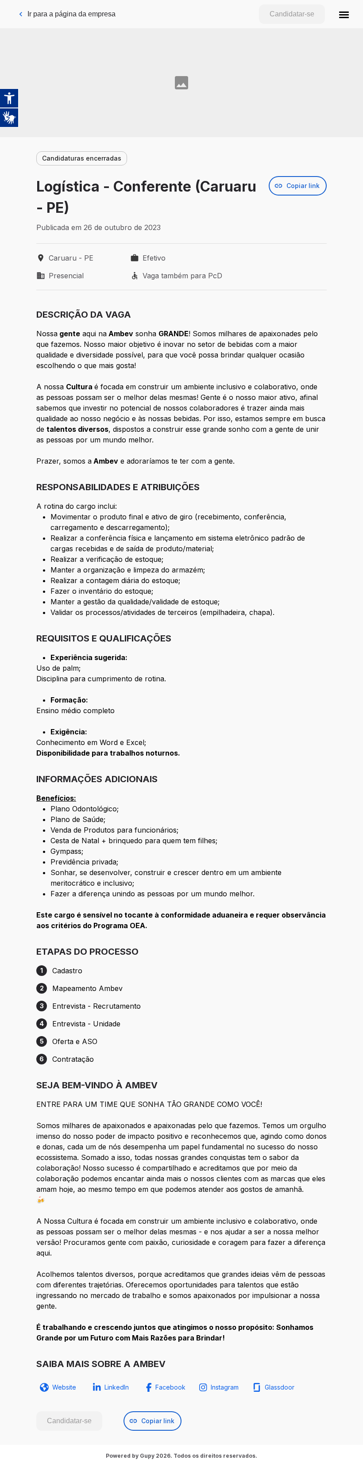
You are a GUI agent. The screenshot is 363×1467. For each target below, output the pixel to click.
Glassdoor (279, 1387)
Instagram (225, 1387)
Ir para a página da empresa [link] (71, 14)
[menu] (344, 14)
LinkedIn (116, 1387)
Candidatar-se (292, 14)
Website (64, 1387)
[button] (344, 14)
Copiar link (303, 185)
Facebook (170, 1387)
